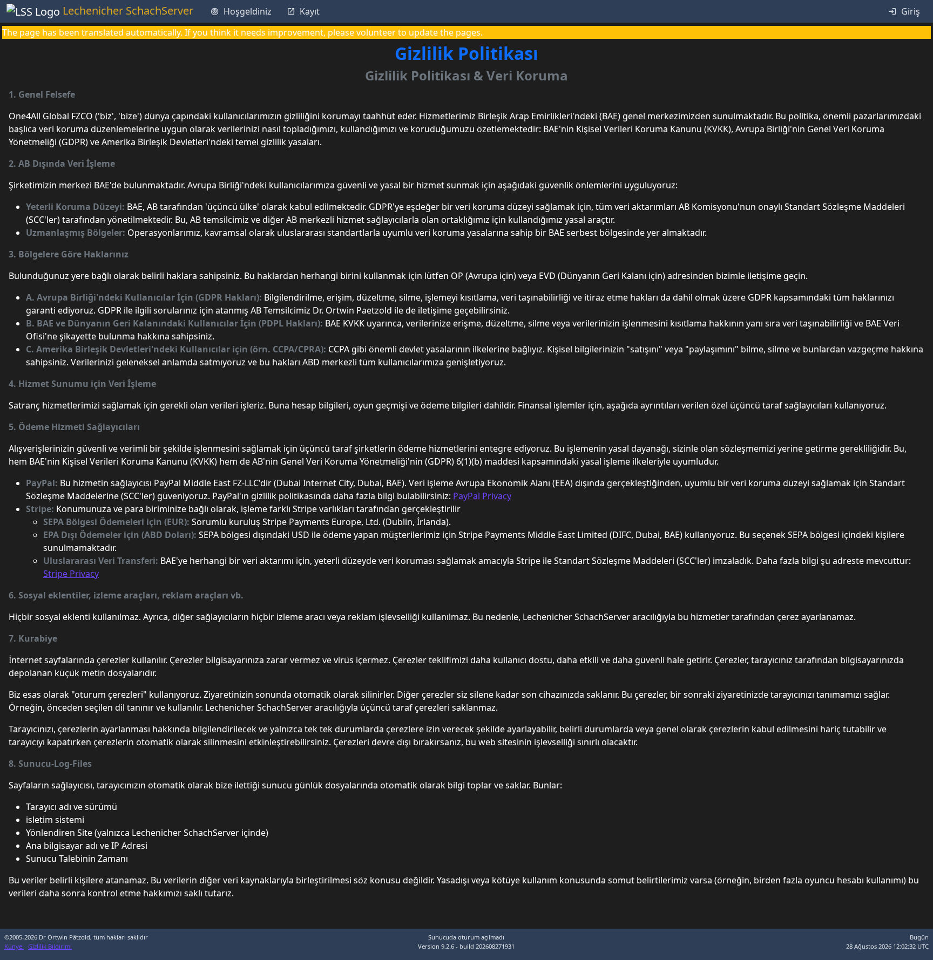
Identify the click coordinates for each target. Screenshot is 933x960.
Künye (14, 946)
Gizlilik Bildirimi (50, 946)
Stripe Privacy (71, 574)
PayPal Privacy (482, 496)
